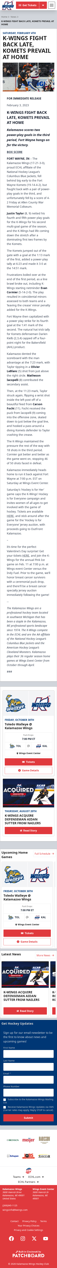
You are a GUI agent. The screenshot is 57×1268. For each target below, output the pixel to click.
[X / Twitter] (34, 1238)
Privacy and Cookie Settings (28, 1229)
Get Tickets (29, 5)
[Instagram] (22, 1238)
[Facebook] (11, 1238)
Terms (43, 1221)
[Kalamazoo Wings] (8, 5)
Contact (14, 1221)
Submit (28, 1118)
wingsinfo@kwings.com (15, 1209)
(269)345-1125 (10, 1205)
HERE (10, 516)
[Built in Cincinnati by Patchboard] (28, 1254)
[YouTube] (45, 1238)
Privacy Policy (29, 1221)
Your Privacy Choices (28, 1225)
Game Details (30, 770)
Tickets (30, 762)
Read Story (30, 830)
